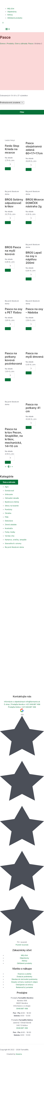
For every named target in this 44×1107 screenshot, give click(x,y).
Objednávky (12, 12)
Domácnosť (9, 491)
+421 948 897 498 (22, 704)
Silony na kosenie (12, 506)
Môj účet (10, 9)
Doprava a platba (24, 974)
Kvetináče (9, 528)
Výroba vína (9, 536)
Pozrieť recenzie (22, 945)
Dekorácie (9, 521)
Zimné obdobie (10, 525)
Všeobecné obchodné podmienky (24, 979)
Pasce (30, 44)
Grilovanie (9, 494)
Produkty (10, 44)
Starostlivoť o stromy (13, 543)
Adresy (10, 15)
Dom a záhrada (21, 44)
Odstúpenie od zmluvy (24, 985)
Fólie (6, 517)
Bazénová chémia (12, 502)
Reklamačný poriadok (24, 987)
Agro (7, 487)
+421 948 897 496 (22, 707)
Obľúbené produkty (14, 18)
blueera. (19, 1054)
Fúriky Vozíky (10, 532)
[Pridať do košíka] (8, 168)
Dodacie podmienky (24, 977)
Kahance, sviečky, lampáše (15, 540)
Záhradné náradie (12, 498)
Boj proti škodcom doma (14, 547)
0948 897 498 (22, 1009)
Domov (3, 44)
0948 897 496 (22, 1028)
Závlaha (8, 513)
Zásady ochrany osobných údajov (24, 982)
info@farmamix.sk (22, 702)
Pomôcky (8, 509)
